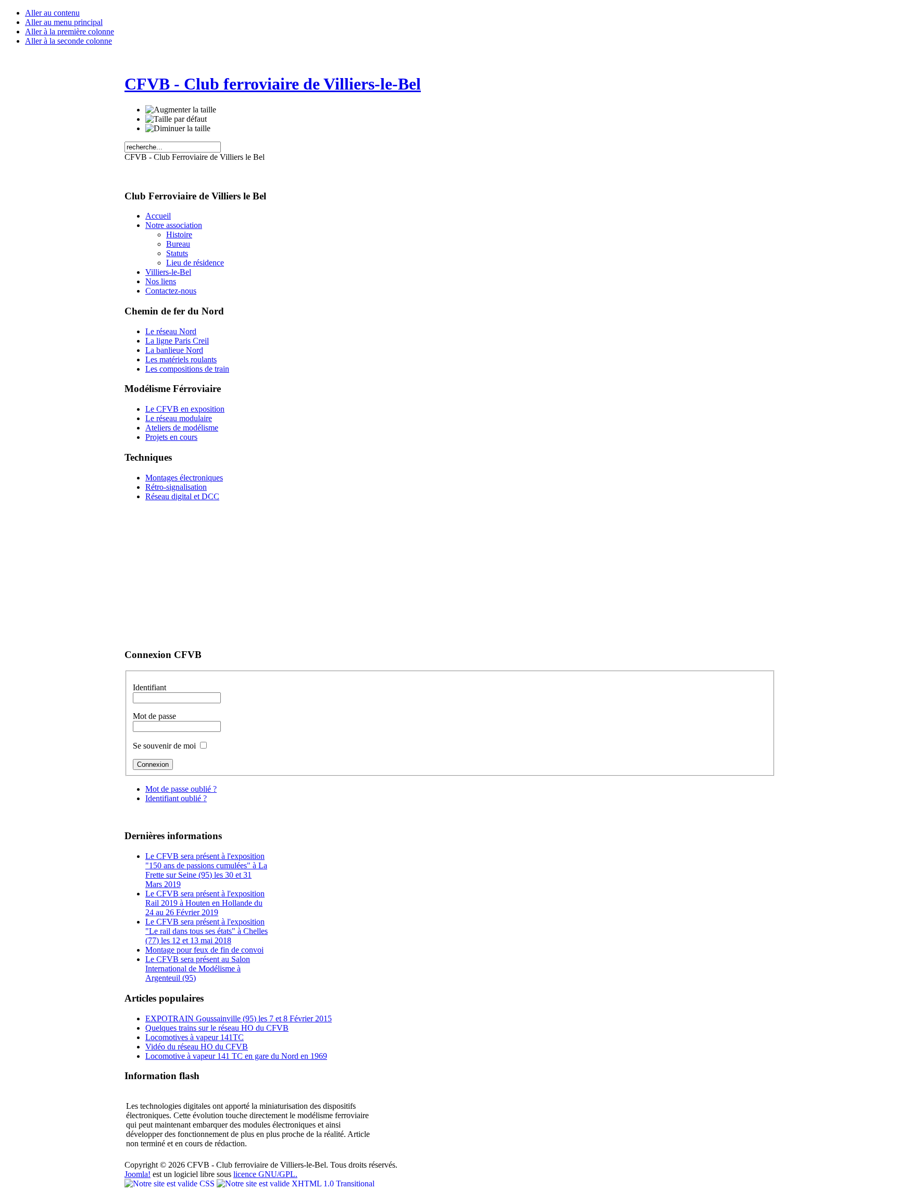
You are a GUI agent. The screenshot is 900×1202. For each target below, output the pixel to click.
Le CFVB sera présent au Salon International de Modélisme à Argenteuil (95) (197, 968)
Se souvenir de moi (165, 745)
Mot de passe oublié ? (181, 789)
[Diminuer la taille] (177, 128)
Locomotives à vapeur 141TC (194, 1037)
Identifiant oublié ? (176, 798)
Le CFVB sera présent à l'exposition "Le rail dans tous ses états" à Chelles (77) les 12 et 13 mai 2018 (206, 931)
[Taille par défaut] (176, 119)
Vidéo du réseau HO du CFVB (196, 1046)
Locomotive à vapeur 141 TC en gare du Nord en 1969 (236, 1056)
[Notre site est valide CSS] (170, 1183)
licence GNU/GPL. (265, 1174)
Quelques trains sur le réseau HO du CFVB (217, 1027)
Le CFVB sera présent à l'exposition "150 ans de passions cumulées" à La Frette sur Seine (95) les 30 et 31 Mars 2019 (206, 870)
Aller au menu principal (64, 22)
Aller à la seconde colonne (68, 40)
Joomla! (137, 1174)
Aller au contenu (52, 12)
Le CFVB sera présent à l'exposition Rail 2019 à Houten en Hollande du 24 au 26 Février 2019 (205, 903)
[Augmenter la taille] (180, 110)
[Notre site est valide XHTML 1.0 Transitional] (295, 1183)
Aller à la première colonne (69, 31)
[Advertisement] (189, 575)
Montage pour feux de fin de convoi (204, 949)
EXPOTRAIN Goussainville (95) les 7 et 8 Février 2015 (238, 1018)
